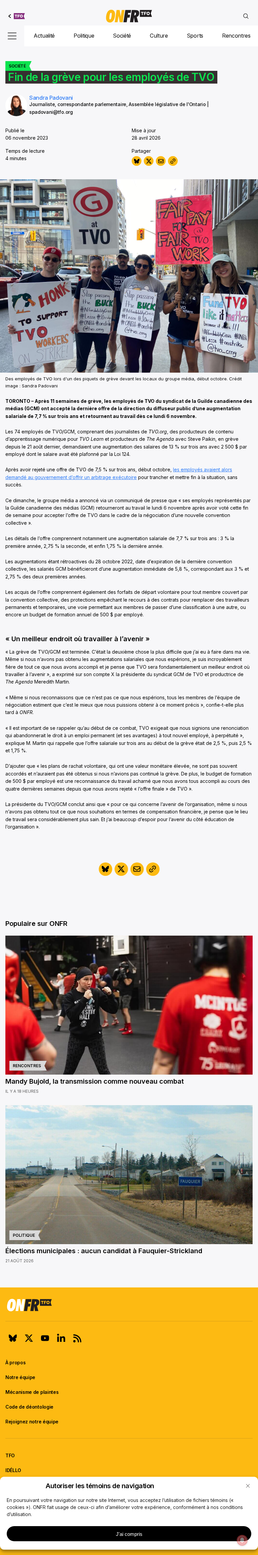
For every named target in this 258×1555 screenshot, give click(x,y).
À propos (15, 1362)
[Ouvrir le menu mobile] (12, 36)
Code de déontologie (29, 1407)
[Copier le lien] (173, 161)
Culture (159, 35)
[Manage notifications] (242, 1540)
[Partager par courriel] (161, 161)
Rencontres (236, 35)
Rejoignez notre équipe (31, 1421)
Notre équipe (20, 1377)
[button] (248, 1485)
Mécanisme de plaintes (31, 1392)
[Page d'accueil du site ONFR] (129, 1305)
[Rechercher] (246, 16)
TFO (10, 1455)
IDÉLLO (13, 1470)
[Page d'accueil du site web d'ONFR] (129, 16)
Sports (195, 35)
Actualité (44, 35)
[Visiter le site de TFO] (16, 16)
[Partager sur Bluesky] (136, 161)
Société (122, 35)
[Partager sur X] (149, 161)
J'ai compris (129, 1534)
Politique (84, 35)
